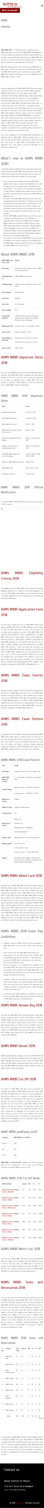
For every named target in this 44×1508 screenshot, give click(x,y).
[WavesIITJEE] (20, 4)
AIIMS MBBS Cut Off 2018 (18, 1079)
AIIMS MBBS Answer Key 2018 (21, 1005)
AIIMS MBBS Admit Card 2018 (21, 876)
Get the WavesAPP (10, 10)
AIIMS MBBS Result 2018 (18, 1046)
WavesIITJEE (20, 1503)
